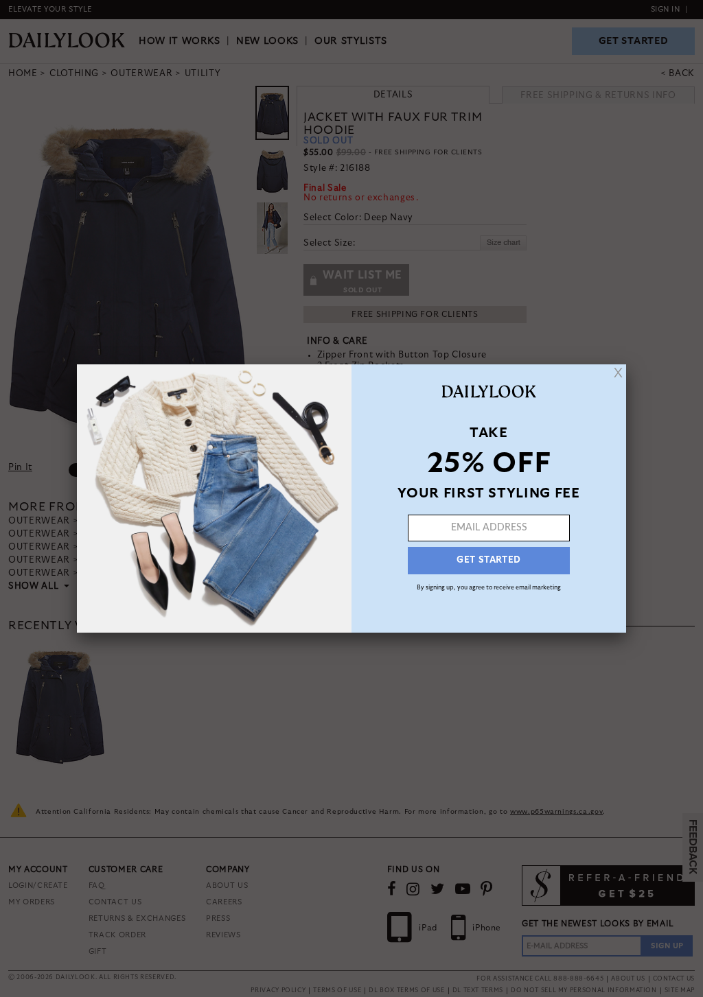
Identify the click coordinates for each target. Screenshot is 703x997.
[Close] (618, 372)
